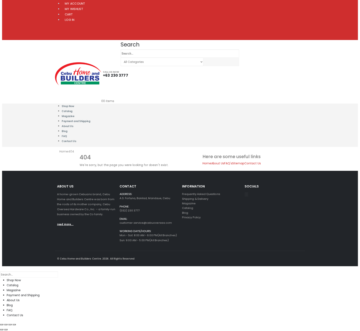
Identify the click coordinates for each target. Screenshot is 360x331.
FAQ (9, 310)
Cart (69, 14)
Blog (10, 305)
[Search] (207, 62)
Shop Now (14, 280)
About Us (67, 126)
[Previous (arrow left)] (1, 329)
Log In (70, 20)
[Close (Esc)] (14, 324)
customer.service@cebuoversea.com (146, 223)
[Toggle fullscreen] (6, 324)
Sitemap (238, 163)
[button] (130, 44)
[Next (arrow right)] (6, 329)
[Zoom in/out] (1, 324)
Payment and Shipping (76, 121)
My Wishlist (74, 9)
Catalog (12, 285)
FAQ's (228, 163)
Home (206, 163)
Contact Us (69, 141)
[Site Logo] (78, 73)
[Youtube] (246, 194)
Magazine (14, 290)
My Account (75, 3)
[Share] (10, 324)
